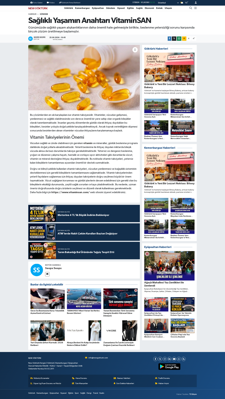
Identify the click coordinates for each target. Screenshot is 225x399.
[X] (160, 359)
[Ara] (190, 8)
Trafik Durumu (164, 378)
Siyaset (121, 8)
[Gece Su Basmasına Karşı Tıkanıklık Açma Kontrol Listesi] (47, 299)
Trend (95, 393)
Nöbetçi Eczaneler (41, 378)
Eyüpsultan (98, 8)
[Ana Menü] (195, 8)
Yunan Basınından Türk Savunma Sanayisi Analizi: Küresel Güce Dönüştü (118, 313)
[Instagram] (165, 359)
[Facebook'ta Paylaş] (169, 38)
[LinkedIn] (169, 359)
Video (52, 3)
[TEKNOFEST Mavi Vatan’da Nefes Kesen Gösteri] (84, 299)
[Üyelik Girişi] (195, 3)
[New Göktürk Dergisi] (38, 8)
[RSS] (183, 359)
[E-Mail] (47, 274)
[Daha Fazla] (184, 38)
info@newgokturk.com (98, 358)
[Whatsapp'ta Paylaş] (179, 38)
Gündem (110, 8)
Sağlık (139, 8)
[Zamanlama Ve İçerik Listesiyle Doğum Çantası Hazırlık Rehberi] (120, 330)
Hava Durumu (81, 378)
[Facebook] (155, 359)
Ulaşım (168, 8)
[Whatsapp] (179, 359)
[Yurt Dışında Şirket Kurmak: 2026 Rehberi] (47, 330)
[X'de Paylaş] (174, 38)
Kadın (101, 393)
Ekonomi (149, 8)
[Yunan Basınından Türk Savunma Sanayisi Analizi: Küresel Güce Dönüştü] (120, 299)
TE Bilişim (193, 394)
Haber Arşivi (163, 383)
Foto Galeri (37, 3)
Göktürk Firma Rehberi (71, 3)
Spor (77, 393)
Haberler (32, 14)
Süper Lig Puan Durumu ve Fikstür (47, 383)
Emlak (159, 8)
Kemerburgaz (82, 8)
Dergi (89, 393)
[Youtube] (174, 359)
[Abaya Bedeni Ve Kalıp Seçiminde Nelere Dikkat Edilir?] (84, 330)
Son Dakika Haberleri (125, 383)
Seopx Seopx (53, 268)
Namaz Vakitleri (123, 378)
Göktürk (68, 8)
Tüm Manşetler (81, 383)
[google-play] (169, 366)
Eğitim (130, 8)
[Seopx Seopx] (36, 270)
